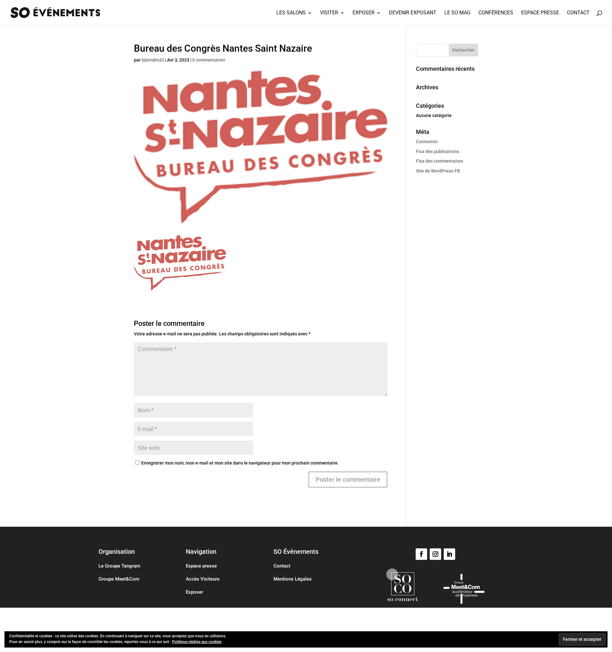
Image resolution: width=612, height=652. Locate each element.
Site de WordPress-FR (438, 170)
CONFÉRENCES (495, 13)
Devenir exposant (412, 13)
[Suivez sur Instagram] (435, 554)
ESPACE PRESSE (540, 13)
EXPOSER (364, 13)
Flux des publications (437, 151)
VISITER (329, 13)
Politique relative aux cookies (197, 642)
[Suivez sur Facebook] (421, 554)
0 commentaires (208, 59)
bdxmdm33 (153, 59)
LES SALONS (291, 13)
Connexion (427, 141)
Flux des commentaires (439, 161)
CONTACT (578, 13)
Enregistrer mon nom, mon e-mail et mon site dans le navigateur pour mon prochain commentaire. (240, 462)
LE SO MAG (457, 13)
